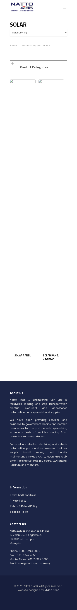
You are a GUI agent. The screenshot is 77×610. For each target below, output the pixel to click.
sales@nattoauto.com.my (34, 563)
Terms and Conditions (23, 495)
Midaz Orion (52, 590)
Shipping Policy (19, 512)
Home (13, 45)
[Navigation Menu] (65, 7)
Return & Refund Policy (23, 506)
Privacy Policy (18, 501)
